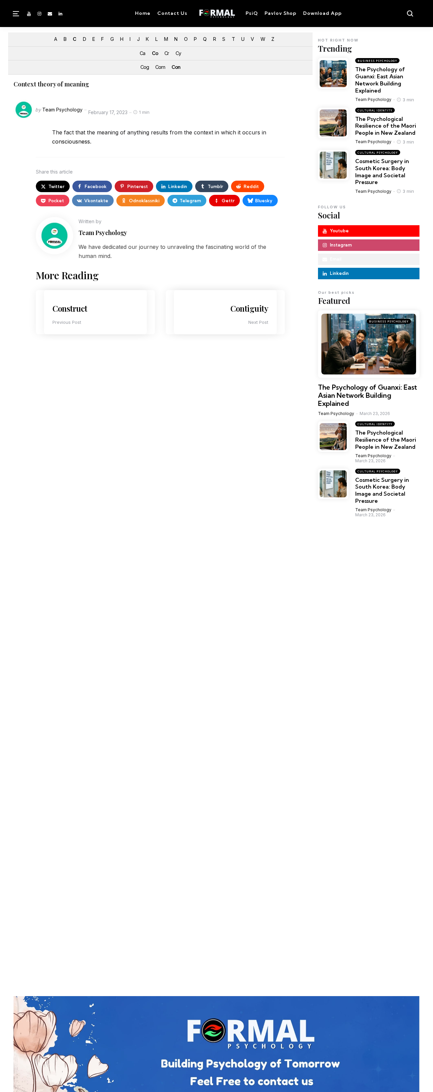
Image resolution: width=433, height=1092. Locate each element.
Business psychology (377, 61)
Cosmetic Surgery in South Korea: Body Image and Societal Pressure (382, 171)
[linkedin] (60, 13)
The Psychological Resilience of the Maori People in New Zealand (385, 125)
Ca (142, 53)
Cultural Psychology (378, 152)
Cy (178, 53)
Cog (144, 67)
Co (155, 53)
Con (176, 67)
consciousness (71, 141)
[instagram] (39, 13)
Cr (166, 53)
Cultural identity (375, 110)
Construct (69, 308)
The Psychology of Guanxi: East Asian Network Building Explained (380, 80)
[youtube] (29, 13)
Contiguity (249, 308)
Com (160, 67)
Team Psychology (62, 109)
